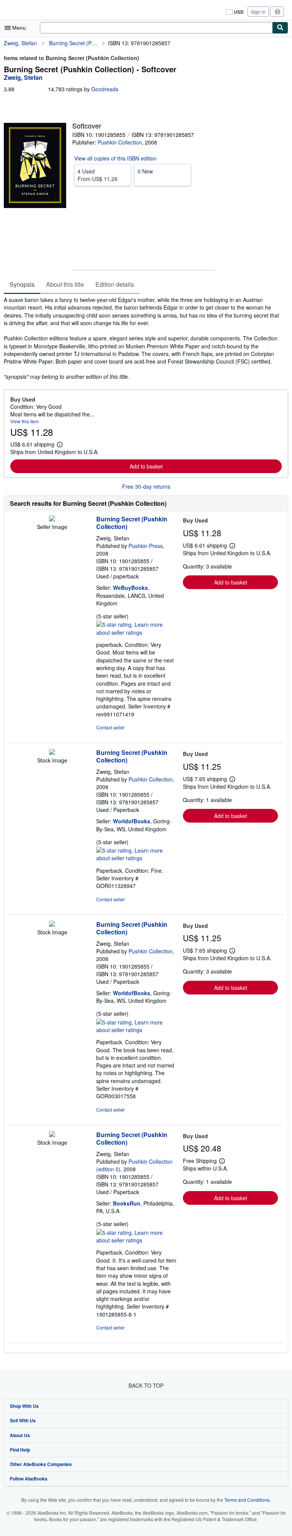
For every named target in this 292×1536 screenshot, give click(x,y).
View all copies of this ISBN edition (115, 158)
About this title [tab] (65, 284)
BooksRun (126, 1203)
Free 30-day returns (146, 486)
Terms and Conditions (247, 1499)
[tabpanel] (143, 338)
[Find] (280, 27)
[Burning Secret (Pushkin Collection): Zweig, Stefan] (52, 519)
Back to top (146, 1385)
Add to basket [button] (146, 466)
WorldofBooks (131, 821)
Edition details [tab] (114, 284)
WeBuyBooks (130, 587)
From (97, 175)
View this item (24, 421)
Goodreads (104, 89)
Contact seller (110, 727)
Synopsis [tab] (22, 284)
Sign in (258, 11)
